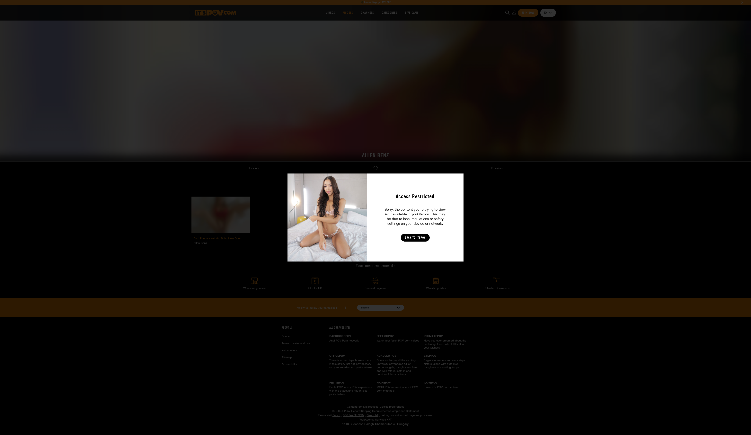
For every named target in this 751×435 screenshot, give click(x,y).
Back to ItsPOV (415, 237)
